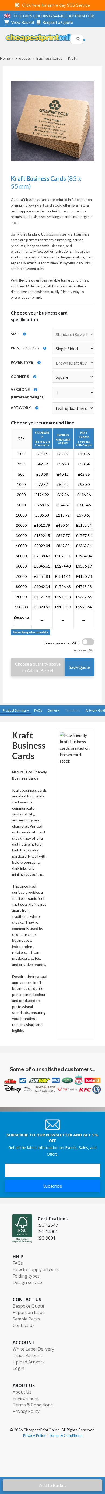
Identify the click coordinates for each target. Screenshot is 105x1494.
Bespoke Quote (28, 1306)
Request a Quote (57, 22)
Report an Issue (29, 1312)
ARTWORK (21, 407)
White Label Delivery (33, 1349)
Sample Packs (26, 1319)
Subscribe (52, 1185)
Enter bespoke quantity (30, 632)
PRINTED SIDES (25, 348)
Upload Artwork (29, 1362)
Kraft (72, 58)
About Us (22, 1392)
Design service (27, 1282)
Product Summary (16, 710)
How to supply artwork (36, 1269)
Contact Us (24, 1325)
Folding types (26, 1276)
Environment (26, 1398)
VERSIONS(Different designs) (28, 393)
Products (23, 58)
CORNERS (20, 376)
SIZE (15, 333)
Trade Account (27, 1355)
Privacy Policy (26, 1411)
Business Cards (49, 58)
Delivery (54, 710)
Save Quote (79, 667)
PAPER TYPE (22, 362)
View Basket (24, 22)
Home (5, 58)
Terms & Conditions (33, 1405)
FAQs (38, 710)
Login (18, 1368)
